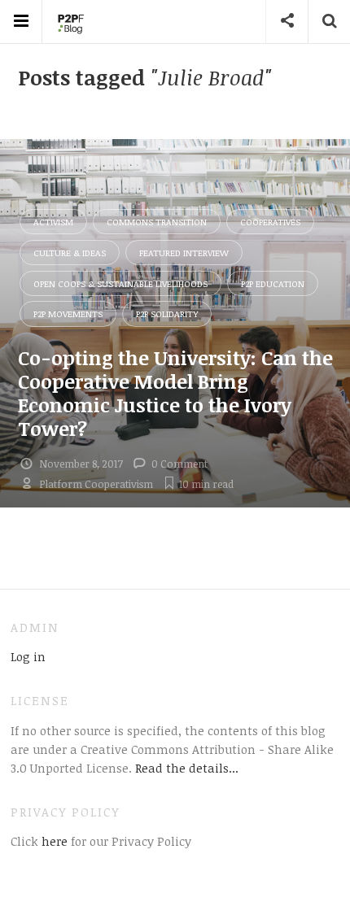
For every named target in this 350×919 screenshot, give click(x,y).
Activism (53, 222)
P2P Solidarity (167, 313)
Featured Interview (184, 252)
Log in (28, 656)
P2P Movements (68, 313)
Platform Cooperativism (96, 484)
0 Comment (179, 463)
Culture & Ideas (69, 252)
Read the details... (186, 768)
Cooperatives (270, 222)
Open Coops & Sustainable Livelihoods (120, 283)
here (53, 841)
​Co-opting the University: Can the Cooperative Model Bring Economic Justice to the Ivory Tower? (175, 392)
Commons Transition (157, 222)
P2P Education (272, 283)
